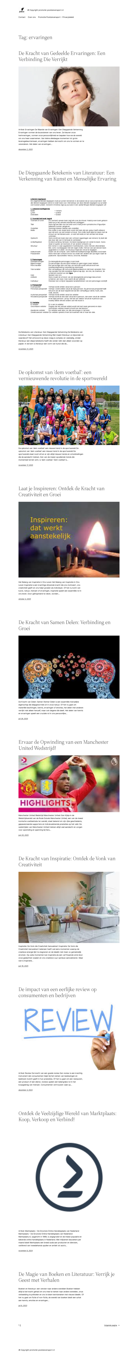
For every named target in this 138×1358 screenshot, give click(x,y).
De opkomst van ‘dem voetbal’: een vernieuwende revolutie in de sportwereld (62, 375)
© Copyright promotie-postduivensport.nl (45, 10)
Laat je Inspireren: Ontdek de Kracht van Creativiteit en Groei (61, 491)
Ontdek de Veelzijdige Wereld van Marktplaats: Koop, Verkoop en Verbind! (67, 1116)
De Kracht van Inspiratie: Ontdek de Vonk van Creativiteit (66, 861)
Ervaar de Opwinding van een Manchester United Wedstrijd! (63, 745)
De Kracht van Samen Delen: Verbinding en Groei (64, 625)
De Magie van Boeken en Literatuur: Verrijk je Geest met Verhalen (66, 1277)
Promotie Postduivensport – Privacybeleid (56, 17)
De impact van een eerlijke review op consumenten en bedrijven (57, 992)
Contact (21, 17)
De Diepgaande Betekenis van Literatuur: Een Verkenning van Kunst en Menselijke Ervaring (67, 176)
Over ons (32, 17)
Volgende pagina (112, 1325)
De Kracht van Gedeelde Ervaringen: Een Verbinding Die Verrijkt (61, 56)
